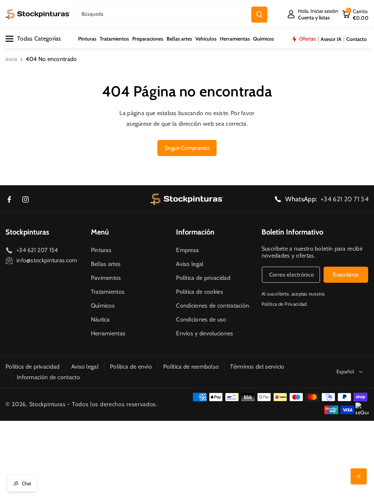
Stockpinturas (27, 232)
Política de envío (131, 366)
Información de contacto (48, 377)
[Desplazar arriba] (359, 476)
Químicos (103, 305)
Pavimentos (106, 277)
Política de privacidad (203, 277)
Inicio (11, 59)
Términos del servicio (257, 366)
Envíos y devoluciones (204, 333)
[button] (355, 14)
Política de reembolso (191, 366)
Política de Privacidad (284, 304)
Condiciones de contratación (212, 305)
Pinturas (101, 250)
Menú (100, 232)
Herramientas (108, 333)
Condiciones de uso (201, 319)
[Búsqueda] (259, 15)
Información (195, 232)
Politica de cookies (199, 291)
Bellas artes (106, 263)
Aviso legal (189, 263)
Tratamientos (108, 291)
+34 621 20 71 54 (345, 199)
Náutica (100, 319)
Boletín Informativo (292, 232)
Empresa (187, 250)
